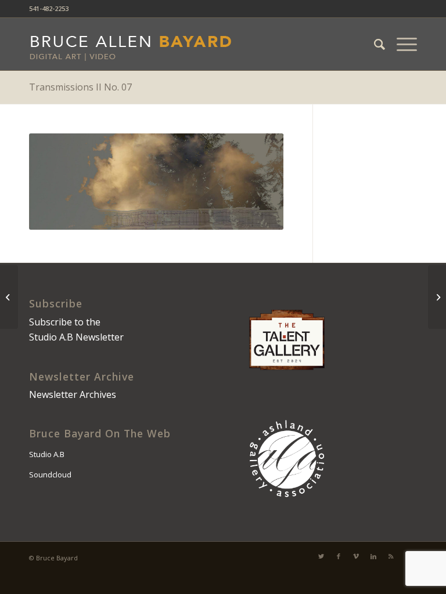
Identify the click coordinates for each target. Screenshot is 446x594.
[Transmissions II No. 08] (437, 297)
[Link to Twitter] (321, 556)
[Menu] (401, 44)
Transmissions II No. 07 (80, 87)
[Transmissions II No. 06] (9, 297)
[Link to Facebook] (338, 556)
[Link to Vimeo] (356, 556)
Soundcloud (50, 474)
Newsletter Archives (72, 394)
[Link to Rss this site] (391, 556)
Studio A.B (46, 454)
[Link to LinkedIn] (373, 556)
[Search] (373, 44)
